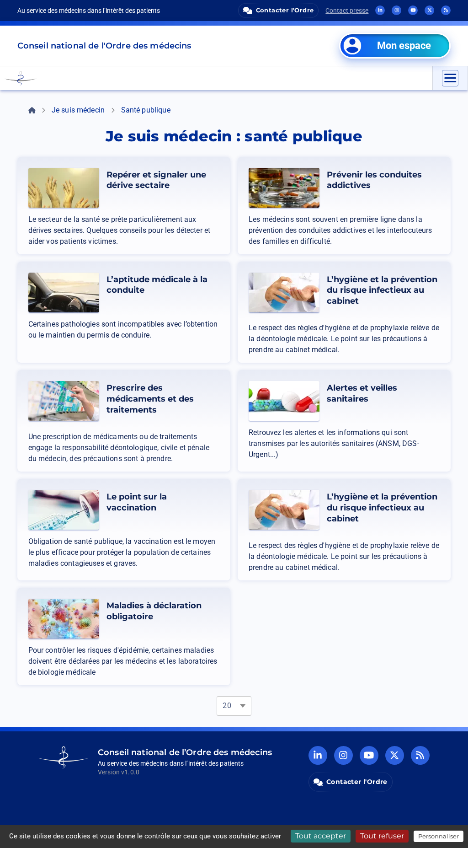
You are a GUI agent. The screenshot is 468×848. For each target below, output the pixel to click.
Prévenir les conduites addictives (374, 180)
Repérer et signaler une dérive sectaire (156, 180)
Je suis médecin (78, 110)
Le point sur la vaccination (136, 502)
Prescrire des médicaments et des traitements (150, 399)
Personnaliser (438, 836)
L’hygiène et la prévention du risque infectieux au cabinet (382, 290)
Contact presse (346, 10)
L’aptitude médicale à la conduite (156, 284)
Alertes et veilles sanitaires (362, 393)
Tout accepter (320, 836)
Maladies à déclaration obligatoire (154, 611)
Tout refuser (382, 836)
